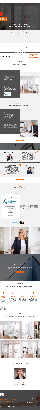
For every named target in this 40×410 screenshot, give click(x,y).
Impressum (30, 406)
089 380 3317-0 (7, 406)
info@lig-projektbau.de (30, 402)
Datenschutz (30, 407)
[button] (1, 408)
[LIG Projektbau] (1, 1)
